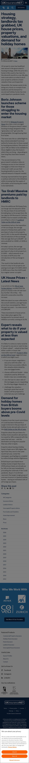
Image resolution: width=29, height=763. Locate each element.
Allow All (14, 752)
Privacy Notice (12, 747)
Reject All (14, 756)
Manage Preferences (14, 760)
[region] (14, 746)
